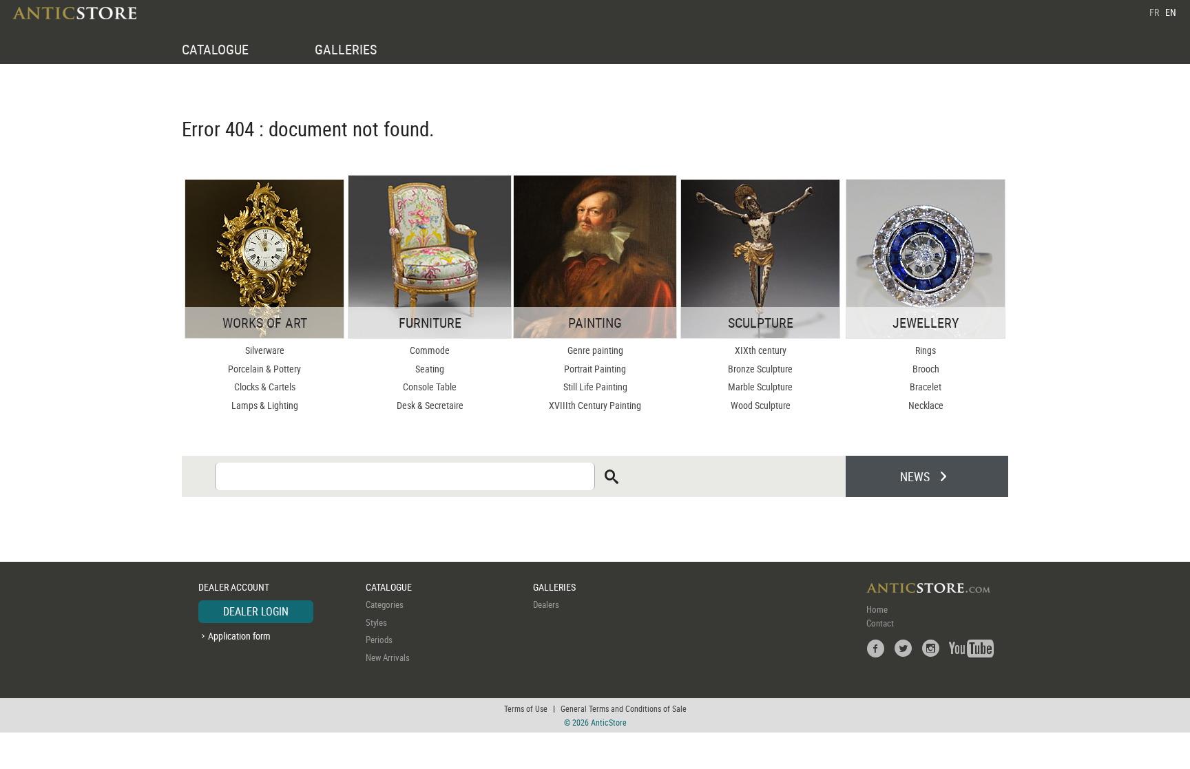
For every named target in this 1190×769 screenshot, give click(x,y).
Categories (385, 604)
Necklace (925, 405)
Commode (430, 350)
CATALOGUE (215, 49)
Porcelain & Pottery (264, 368)
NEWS (915, 476)
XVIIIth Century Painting (595, 405)
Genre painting (595, 350)
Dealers (546, 604)
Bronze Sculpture (760, 368)
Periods (379, 639)
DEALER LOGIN (256, 611)
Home (877, 609)
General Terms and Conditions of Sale (624, 708)
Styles (376, 622)
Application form (239, 635)
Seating (429, 368)
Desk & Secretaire (430, 405)
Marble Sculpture (760, 386)
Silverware (264, 350)
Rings (925, 350)
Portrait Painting (595, 368)
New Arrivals (388, 657)
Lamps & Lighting (264, 405)
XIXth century (760, 350)
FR (1154, 12)
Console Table (430, 386)
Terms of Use (525, 708)
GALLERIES (346, 49)
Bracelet (925, 386)
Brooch (925, 368)
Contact (880, 623)
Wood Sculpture (761, 405)
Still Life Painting (595, 386)
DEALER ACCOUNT (233, 586)
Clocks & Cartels (264, 386)
